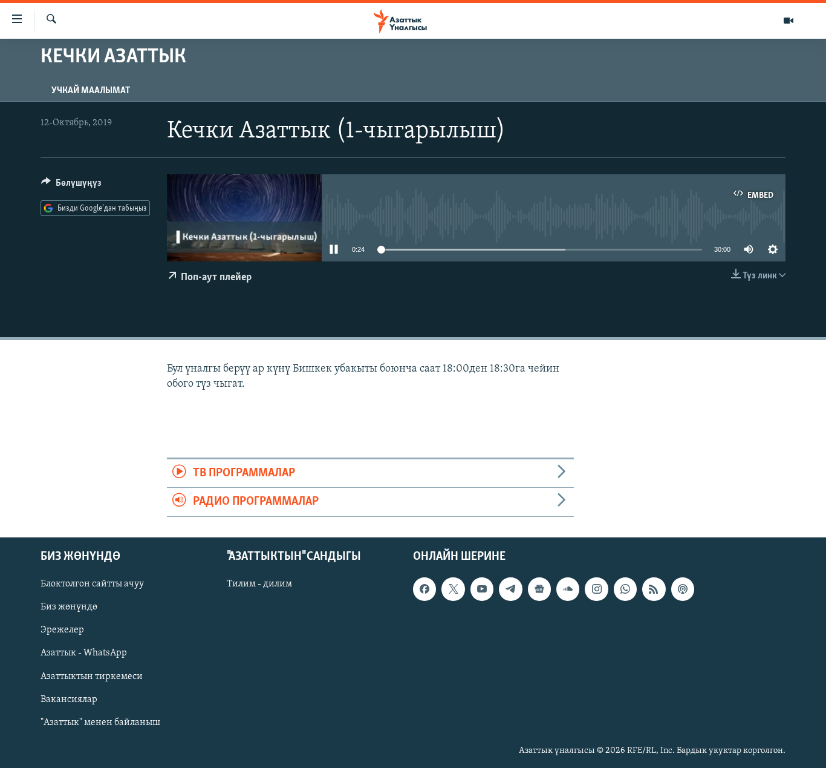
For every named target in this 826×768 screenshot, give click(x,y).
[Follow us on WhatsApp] (625, 588)
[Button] (71, 185)
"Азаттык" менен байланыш (100, 722)
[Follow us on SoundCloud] (567, 588)
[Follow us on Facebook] (424, 588)
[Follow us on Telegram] (510, 588)
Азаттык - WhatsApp (84, 653)
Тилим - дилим (259, 584)
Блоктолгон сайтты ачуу (92, 584)
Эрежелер (62, 630)
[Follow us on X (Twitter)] (452, 588)
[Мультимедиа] (788, 20)
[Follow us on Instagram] (596, 588)
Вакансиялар (69, 699)
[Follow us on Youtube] (481, 588)
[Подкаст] (682, 588)
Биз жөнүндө (69, 607)
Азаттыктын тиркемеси (92, 676)
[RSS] (653, 588)
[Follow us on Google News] (539, 588)
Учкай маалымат (90, 91)
